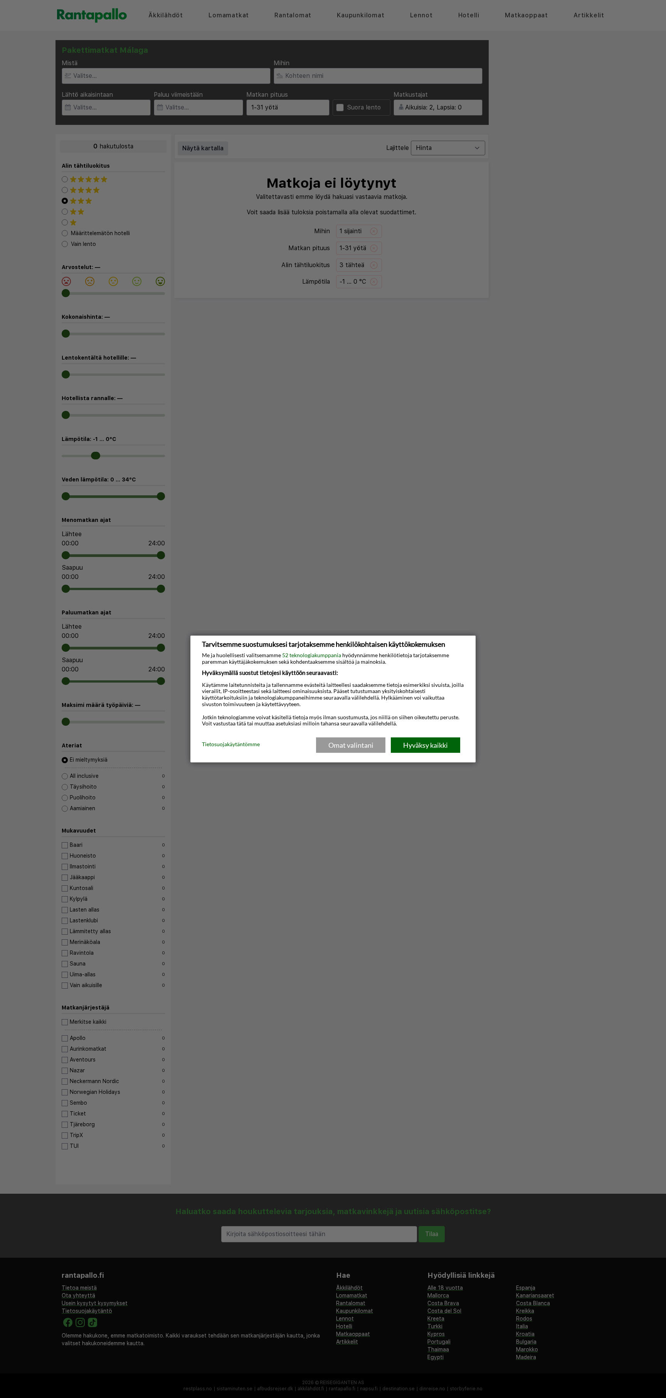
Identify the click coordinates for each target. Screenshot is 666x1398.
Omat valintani (350, 745)
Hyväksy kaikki (425, 745)
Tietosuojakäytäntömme (231, 745)
